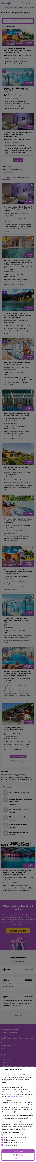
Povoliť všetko (18, 1151)
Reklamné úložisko (10, 1140)
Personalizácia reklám (11, 1145)
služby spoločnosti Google (14, 1096)
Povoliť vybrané (18, 1155)
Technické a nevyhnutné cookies (14, 1135)
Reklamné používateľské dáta (13, 1142)
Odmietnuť (18, 1159)
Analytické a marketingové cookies (15, 1137)
